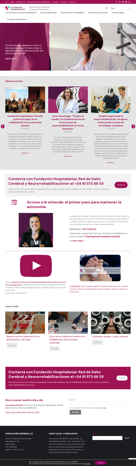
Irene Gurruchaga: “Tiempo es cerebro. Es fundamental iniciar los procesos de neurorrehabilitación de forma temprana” (68, 122)
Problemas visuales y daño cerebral (110, 336)
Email (72, 400)
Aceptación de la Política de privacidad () (88, 408)
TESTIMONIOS (75, 286)
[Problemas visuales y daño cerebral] (111, 323)
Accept (100, 463)
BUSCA (95, 434)
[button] (120, 8)
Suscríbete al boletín (14, 405)
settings (87, 464)
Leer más (24, 153)
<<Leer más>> (77, 240)
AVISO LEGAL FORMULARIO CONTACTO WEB (22, 412)
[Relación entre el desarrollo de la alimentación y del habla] (25, 323)
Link (104, 408)
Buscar (127, 438)
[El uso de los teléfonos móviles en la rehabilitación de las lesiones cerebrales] (68, 323)
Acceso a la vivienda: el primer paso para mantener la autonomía (74, 204)
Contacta (121, 185)
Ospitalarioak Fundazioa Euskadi (102, 236)
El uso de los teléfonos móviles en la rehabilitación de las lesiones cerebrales (67, 339)
